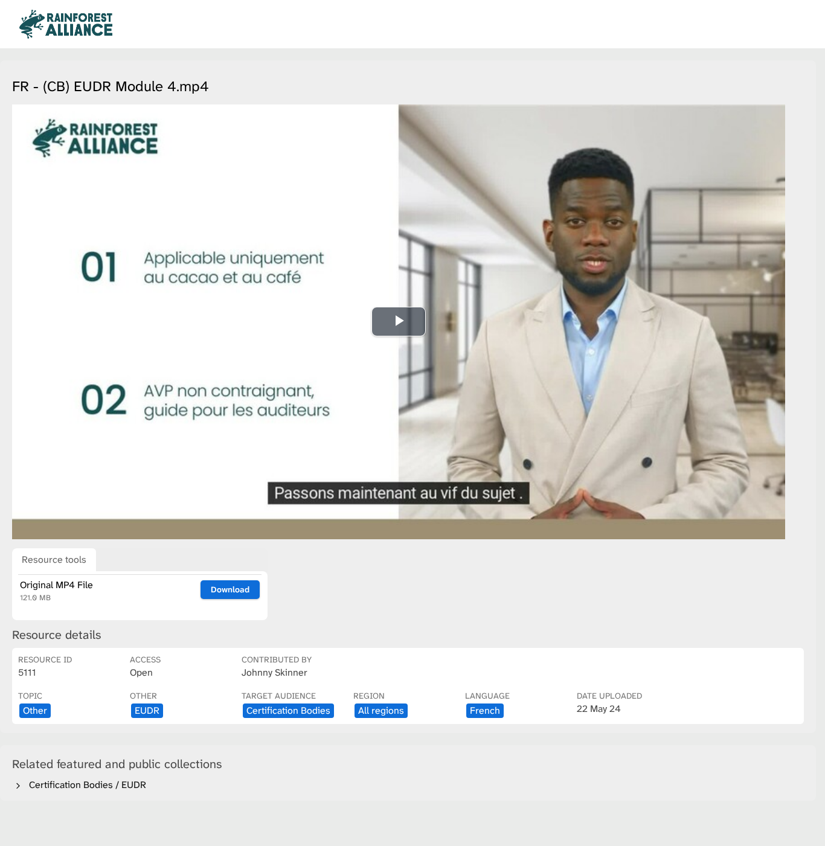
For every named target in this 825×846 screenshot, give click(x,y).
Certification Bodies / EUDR (85, 784)
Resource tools (54, 559)
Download (230, 589)
